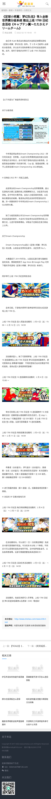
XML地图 (5, 751)
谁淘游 (4, 10)
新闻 (11, 10)
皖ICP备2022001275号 (32, 747)
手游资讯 (18, 10)
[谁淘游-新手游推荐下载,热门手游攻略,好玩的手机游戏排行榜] (25, 6)
